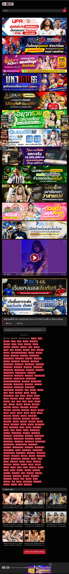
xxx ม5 (34, 412)
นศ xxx (29, 461)
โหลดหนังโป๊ (38, 481)
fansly (21, 344)
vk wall (37, 395)
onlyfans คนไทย (32, 378)
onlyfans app (35, 361)
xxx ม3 (20, 412)
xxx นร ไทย (17, 410)
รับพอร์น (25, 464)
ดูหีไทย (34, 458)
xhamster (7, 401)
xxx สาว (24, 415)
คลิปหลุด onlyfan (41, 441)
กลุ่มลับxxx (27, 433)
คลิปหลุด (15, 338)
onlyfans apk (26, 361)
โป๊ (14, 481)
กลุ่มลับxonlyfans (17, 433)
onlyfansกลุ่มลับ (30, 387)
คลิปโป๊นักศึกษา (21, 453)
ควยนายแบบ (16, 455)
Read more (23, 335)
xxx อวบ (16, 421)
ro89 (6, 392)
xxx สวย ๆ (16, 415)
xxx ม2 (13, 412)
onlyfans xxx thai (40, 375)
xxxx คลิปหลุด (14, 427)
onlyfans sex (31, 370)
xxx (6, 404)
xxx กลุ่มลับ (36, 404)
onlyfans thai (40, 370)
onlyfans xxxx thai (19, 378)
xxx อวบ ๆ (24, 421)
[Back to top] (64, 569)
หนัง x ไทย (33, 467)
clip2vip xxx (34, 341)
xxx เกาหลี (32, 421)
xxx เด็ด (40, 421)
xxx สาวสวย (17, 418)
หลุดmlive (27, 475)
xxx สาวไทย (8, 421)
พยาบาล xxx (8, 464)
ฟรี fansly (17, 464)
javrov (6, 349)
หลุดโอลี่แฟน (8, 478)
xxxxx (22, 427)
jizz (12, 349)
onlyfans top (32, 372)
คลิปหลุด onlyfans (25, 338)
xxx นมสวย (8, 410)
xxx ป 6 (34, 410)
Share (21, 323)
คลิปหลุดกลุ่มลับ (40, 447)
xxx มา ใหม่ (8, 415)
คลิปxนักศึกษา (30, 438)
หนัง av (13, 467)
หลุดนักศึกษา (36, 475)
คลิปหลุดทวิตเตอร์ (9, 450)
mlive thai (41, 349)
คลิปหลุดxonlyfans (18, 447)
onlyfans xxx (30, 375)
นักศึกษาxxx (38, 461)
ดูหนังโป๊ (7, 458)
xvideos (38, 401)
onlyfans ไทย (30, 384)
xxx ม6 (40, 412)
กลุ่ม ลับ (19, 430)
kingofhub (19, 349)
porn (27, 390)
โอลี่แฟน (7, 484)
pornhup (41, 390)
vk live (23, 395)
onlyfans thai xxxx (21, 372)
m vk (34, 349)
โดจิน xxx (7, 481)
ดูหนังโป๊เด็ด (26, 458)
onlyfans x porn (9, 375)
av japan (7, 341)
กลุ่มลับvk (7, 433)
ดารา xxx (24, 455)
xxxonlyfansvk (40, 424)
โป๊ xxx (19, 481)
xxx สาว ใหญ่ (33, 415)
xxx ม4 (27, 412)
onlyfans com (20, 364)
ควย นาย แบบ (41, 453)
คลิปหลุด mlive (19, 441)
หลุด (24, 473)
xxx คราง (16, 407)
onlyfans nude (38, 367)
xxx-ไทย (31, 424)
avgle (14, 341)
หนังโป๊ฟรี (28, 470)
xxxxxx (29, 427)
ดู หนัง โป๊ (32, 455)
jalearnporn (16, 347)
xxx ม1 (7, 412)
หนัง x (26, 467)
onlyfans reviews (20, 370)
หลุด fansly (30, 473)
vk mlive (30, 395)
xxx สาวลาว (8, 418)
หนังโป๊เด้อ (7, 473)
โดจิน (36, 478)
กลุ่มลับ (26, 430)
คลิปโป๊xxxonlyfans (9, 453)
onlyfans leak (18, 367)
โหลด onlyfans (28, 481)
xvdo (25, 401)
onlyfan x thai (20, 358)
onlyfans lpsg (28, 367)
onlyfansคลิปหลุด (9, 390)
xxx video (27, 404)
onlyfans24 (38, 384)
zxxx (13, 430)
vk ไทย (22, 398)
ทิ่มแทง (6, 461)
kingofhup (27, 349)
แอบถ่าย (29, 478)
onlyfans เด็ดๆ (8, 384)
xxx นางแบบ (26, 410)
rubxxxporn (19, 392)
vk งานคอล (14, 398)
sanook (27, 392)
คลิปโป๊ (18, 450)
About (9, 323)
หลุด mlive (39, 473)
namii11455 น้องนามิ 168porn (20, 352)
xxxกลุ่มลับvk (37, 427)
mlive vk (7, 352)
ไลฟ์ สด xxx (28, 484)
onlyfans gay (40, 364)
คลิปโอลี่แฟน (32, 453)
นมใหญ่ (23, 461)
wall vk (29, 398)
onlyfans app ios (9, 364)
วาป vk (31, 464)
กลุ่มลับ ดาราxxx (35, 430)
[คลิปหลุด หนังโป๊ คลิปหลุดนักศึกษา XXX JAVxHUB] (34, 4)
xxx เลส (7, 424)
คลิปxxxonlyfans (19, 438)
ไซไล (21, 484)
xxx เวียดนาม (15, 424)
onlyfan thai (25, 355)
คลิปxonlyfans (8, 438)
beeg (20, 341)
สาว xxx (39, 464)
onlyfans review (9, 370)
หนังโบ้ (6, 470)
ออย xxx (17, 478)
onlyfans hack (8, 367)
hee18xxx (7, 347)
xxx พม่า (41, 410)
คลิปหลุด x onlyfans (22, 444)
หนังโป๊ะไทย (37, 470)
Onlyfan (7, 355)
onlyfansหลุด (20, 390)
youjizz (7, 430)
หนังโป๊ (13, 470)
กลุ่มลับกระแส (36, 433)
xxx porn (20, 404)
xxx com (12, 404)
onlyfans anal (16, 361)
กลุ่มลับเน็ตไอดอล (19, 435)
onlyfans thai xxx (9, 372)
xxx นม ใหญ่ (34, 407)
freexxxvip (28, 344)
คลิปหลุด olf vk (30, 441)
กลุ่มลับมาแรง (8, 435)
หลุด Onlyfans (17, 475)
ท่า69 (40, 458)
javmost (37, 347)
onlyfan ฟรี (29, 358)
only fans (39, 352)
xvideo (31, 401)
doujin (14, 344)
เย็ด (23, 478)
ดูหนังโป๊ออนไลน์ (16, 458)
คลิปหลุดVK (8, 447)
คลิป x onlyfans (40, 435)
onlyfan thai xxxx (9, 358)
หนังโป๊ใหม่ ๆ (16, 473)
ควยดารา (7, 455)
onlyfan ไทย (38, 358)
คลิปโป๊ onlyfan (27, 450)
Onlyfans (7, 361)
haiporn (36, 344)
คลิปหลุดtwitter (33, 444)
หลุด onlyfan (8, 475)
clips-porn (7, 344)
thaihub (34, 392)
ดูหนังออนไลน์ (41, 455)
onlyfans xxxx (8, 378)
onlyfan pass (15, 355)
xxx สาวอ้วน (27, 418)
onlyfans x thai (19, 375)
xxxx (6, 427)
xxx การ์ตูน (8, 407)
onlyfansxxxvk (8, 387)
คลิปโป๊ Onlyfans (38, 450)
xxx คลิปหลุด (25, 407)
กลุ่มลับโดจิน (30, 435)
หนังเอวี (41, 467)
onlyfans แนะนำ (19, 384)
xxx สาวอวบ (36, 418)
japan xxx (24, 347)
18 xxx (34, 338)
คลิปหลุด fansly (9, 441)
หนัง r (20, 467)
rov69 (12, 392)
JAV (31, 347)
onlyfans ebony (30, 364)
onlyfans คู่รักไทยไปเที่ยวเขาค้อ (12, 381)
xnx (14, 401)
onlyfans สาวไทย (37, 381)
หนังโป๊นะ (20, 470)
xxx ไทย (24, 424)
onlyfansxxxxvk (19, 387)
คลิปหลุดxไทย (29, 447)
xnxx (19, 401)
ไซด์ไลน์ (15, 484)
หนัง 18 (7, 467)
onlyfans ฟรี (26, 381)
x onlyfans (36, 398)
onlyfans (7, 338)
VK (17, 395)
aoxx (41, 338)
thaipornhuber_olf (9, 395)
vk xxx (6, 398)
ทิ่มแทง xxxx (15, 461)
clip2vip (26, 341)
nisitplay (32, 352)
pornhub (34, 390)
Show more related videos (34, 551)
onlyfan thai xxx (35, 355)
